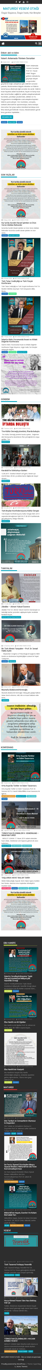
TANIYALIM (12, 661)
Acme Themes (22, 1366)
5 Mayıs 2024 (7, 220)
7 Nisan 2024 (10, 1118)
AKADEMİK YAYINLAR (11, 1351)
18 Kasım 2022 (10, 1019)
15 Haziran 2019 (11, 1336)
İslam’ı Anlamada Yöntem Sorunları (18, 58)
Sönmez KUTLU (22, 352)
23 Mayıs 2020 (10, 1298)
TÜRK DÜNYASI (31, 796)
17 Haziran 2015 (8, 468)
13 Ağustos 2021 (11, 1262)
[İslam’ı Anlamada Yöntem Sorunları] (13, 65)
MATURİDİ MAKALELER (8, 796)
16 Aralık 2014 (7, 508)
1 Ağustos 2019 (8, 830)
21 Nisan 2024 (7, 337)
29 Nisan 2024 (7, 278)
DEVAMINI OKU (7, 117)
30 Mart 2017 (7, 687)
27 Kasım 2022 (10, 973)
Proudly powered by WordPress (13, 1364)
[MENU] (39, 43)
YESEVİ (17, 1275)
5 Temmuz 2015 (8, 428)
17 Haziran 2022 (11, 1067)
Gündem (4, 122)
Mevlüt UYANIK (6, 846)
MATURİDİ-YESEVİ (14, 235)
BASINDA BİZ (5, 442)
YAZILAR (19, 122)
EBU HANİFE (8, 991)
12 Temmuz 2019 (8, 646)
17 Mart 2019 (7, 875)
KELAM (14, 1133)
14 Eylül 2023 (7, 783)
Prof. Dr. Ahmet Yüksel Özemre (11, 617)
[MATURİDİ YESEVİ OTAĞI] (3, 43)
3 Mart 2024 (9, 1162)
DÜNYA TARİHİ (6, 888)
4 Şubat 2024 (10, 1210)
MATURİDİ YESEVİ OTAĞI (21, 8)
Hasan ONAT (12, 122)
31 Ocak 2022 (7, 604)
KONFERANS (12, 294)
